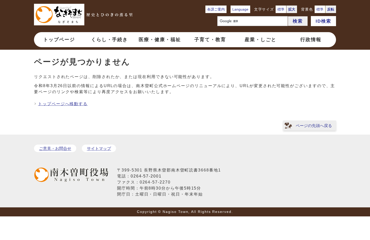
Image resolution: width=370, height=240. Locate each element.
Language (240, 9)
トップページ (59, 39)
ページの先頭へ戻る (314, 126)
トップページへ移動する (63, 104)
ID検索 (323, 21)
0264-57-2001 (146, 176)
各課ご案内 (216, 9)
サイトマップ (99, 148)
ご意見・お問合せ (55, 148)
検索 (298, 21)
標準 (280, 9)
